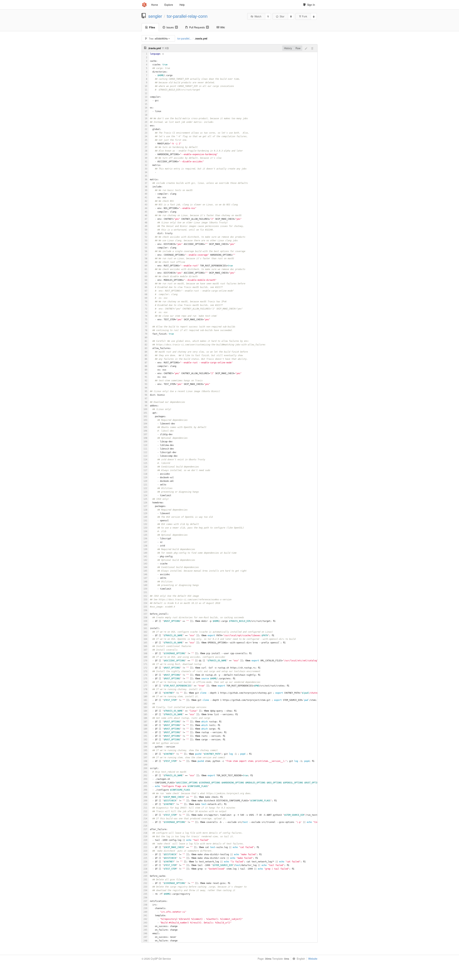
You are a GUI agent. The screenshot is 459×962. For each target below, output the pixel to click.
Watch (257, 16)
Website (312, 958)
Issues (171, 27)
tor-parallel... (184, 38)
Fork (304, 16)
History (288, 48)
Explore (168, 4)
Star (282, 16)
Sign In (311, 4)
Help (182, 4)
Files (152, 27)
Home (154, 4)
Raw (298, 48)
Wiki (222, 27)
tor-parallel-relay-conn (187, 16)
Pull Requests (198, 27)
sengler (155, 16)
